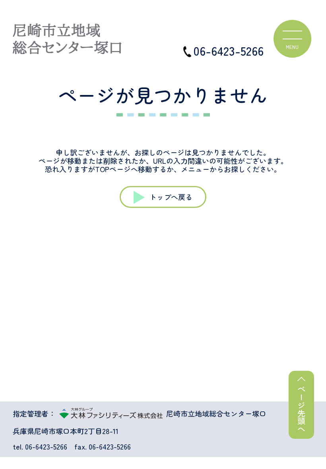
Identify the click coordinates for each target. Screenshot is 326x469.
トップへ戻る (170, 197)
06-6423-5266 (229, 51)
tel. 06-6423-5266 (40, 446)
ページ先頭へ (301, 409)
